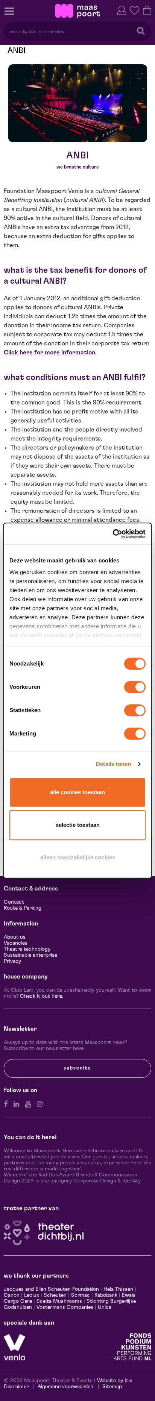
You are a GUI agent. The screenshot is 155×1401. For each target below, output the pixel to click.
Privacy (12, 961)
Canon (12, 1295)
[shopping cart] (147, 10)
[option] (78, 103)
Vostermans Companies (64, 1307)
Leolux (31, 1295)
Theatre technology (27, 949)
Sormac (80, 1295)
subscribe (77, 1068)
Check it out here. (41, 996)
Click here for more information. (50, 352)
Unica (104, 1307)
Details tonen (113, 764)
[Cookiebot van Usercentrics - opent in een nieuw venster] (113, 534)
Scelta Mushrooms (58, 1301)
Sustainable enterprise (30, 955)
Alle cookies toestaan (77, 792)
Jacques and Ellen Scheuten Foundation (51, 1289)
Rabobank (105, 1295)
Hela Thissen (118, 1289)
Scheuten (55, 1295)
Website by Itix (114, 1380)
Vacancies (15, 943)
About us (15, 937)
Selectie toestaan (78, 825)
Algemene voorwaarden (65, 1386)
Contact (14, 902)
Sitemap (112, 1386)
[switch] (135, 687)
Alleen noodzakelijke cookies (77, 857)
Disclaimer (16, 1386)
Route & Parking (22, 908)
